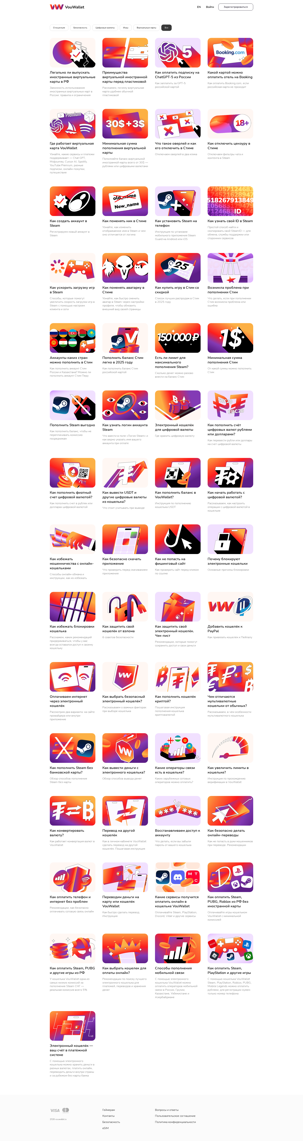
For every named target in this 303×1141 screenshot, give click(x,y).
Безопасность (80, 27)
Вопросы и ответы (167, 1110)
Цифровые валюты (105, 27)
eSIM (105, 1128)
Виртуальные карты (146, 27)
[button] (235, 7)
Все (166, 27)
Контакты (108, 1116)
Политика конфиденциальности (175, 1122)
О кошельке (59, 27)
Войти (210, 7)
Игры (125, 27)
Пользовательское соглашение (175, 1116)
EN (199, 7)
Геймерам (108, 1110)
